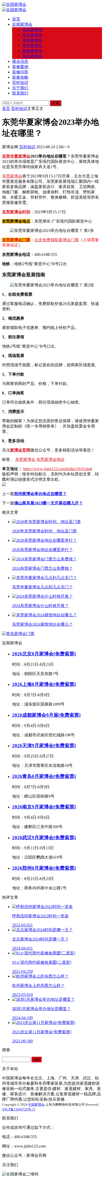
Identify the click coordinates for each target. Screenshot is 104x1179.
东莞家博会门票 (16, 240)
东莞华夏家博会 (16, 156)
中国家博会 (36, 1104)
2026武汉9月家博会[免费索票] (44, 837)
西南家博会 (32, 51)
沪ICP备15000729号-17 (19, 1109)
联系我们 (20, 93)
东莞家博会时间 (16, 212)
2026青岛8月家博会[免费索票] (44, 776)
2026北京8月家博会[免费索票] (44, 653)
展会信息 (20, 61)
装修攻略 (20, 77)
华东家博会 (32, 29)
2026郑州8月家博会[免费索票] (44, 868)
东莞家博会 (12, 176)
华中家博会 (32, 45)
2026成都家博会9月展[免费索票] (46, 715)
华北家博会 (32, 35)
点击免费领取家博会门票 (56, 240)
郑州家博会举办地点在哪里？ (40, 494)
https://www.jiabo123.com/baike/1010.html (57, 469)
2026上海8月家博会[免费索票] (44, 684)
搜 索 (55, 103)
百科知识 (20, 82)
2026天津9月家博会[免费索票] (44, 745)
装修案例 (20, 67)
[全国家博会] (14, 4)
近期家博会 (22, 24)
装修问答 (20, 72)
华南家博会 (32, 40)
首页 (16, 19)
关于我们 (20, 88)
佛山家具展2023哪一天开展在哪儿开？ (48, 503)
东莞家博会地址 (50, 459)
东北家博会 (32, 56)
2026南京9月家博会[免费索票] (44, 806)
